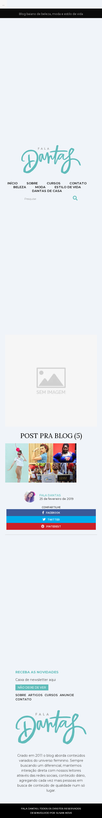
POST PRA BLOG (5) (51, 435)
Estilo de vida (68, 187)
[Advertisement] (51, 81)
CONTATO (78, 183)
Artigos (35, 695)
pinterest (53, 526)
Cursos (53, 183)
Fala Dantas (50, 495)
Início (12, 183)
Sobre (32, 183)
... (3, 4)
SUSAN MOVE (64, 812)
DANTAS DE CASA (47, 191)
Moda (40, 187)
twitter (53, 519)
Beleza (19, 187)
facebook (52, 512)
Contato (23, 699)
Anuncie (67, 695)
